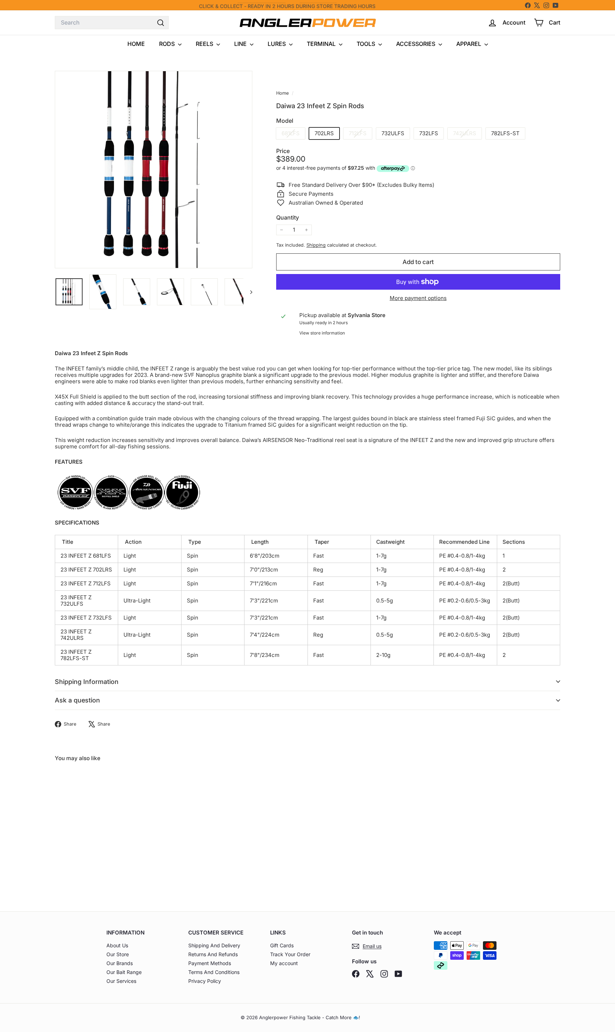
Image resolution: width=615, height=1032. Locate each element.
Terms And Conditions (214, 972)
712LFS (360, 134)
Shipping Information (87, 681)
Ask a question (77, 700)
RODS (167, 43)
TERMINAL (322, 43)
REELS (205, 43)
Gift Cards (282, 945)
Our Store (117, 954)
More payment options (418, 298)
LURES (277, 43)
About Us (117, 945)
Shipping (316, 245)
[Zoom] (153, 169)
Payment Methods (209, 963)
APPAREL (469, 43)
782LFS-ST (505, 133)
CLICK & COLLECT (221, 5)
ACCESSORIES (416, 43)
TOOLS (367, 43)
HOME (136, 43)
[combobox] (112, 22)
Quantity (287, 217)
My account (284, 963)
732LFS (428, 133)
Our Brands (119, 963)
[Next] (247, 292)
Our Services (121, 981)
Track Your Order (290, 954)
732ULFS (393, 133)
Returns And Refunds (213, 954)
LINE (241, 43)
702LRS (324, 133)
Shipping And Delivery (214, 945)
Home (283, 93)
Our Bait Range (124, 972)
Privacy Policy (204, 981)
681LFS (293, 134)
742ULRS (467, 134)
